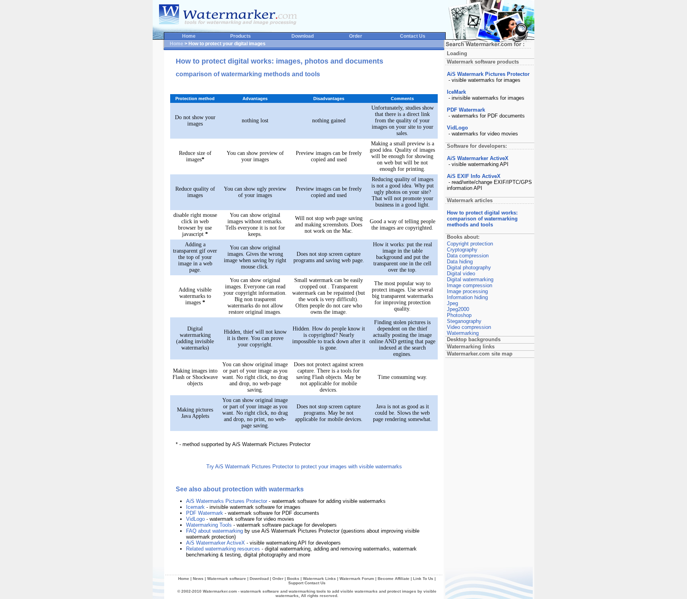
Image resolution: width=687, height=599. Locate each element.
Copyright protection (470, 244)
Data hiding (460, 262)
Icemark (195, 507)
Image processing (467, 291)
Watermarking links (471, 347)
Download (302, 36)
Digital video (461, 273)
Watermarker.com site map (479, 354)
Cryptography (462, 250)
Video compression (469, 327)
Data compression (468, 256)
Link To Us (423, 578)
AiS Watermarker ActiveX (215, 543)
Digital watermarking (470, 279)
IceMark (456, 92)
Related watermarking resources (223, 549)
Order (355, 36)
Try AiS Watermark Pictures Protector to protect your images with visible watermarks (304, 467)
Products (240, 36)
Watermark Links (319, 578)
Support (295, 583)
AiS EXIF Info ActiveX (474, 176)
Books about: (463, 237)
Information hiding (467, 297)
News (198, 578)
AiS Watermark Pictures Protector (488, 74)
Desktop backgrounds (474, 339)
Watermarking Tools (209, 525)
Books (293, 578)
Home (189, 36)
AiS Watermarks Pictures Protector (226, 501)
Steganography (464, 321)
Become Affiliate (393, 578)
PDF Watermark (204, 513)
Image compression (469, 285)
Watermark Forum (357, 578)
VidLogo (195, 519)
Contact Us (412, 36)
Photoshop (459, 315)
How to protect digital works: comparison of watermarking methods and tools (482, 219)
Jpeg (452, 303)
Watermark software (226, 578)
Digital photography (469, 268)
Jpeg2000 (458, 309)
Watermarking (463, 333)
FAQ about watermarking (214, 531)
